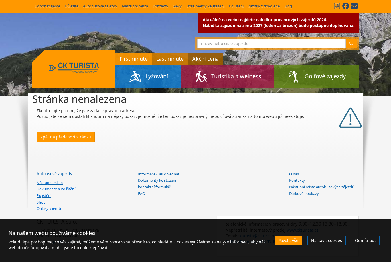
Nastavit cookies (326, 240)
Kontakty (160, 6)
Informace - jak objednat (158, 174)
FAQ (141, 193)
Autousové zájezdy (54, 173)
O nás (294, 174)
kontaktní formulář (154, 186)
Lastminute (170, 58)
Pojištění (236, 6)
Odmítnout (365, 240)
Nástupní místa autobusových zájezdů (321, 186)
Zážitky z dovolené (264, 6)
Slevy (177, 6)
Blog (288, 6)
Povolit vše (288, 240)
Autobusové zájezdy (100, 6)
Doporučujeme (47, 6)
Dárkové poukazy (304, 193)
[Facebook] (345, 6)
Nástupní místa (135, 6)
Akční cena (205, 58)
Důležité (71, 6)
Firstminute (134, 58)
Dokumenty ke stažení (205, 6)
